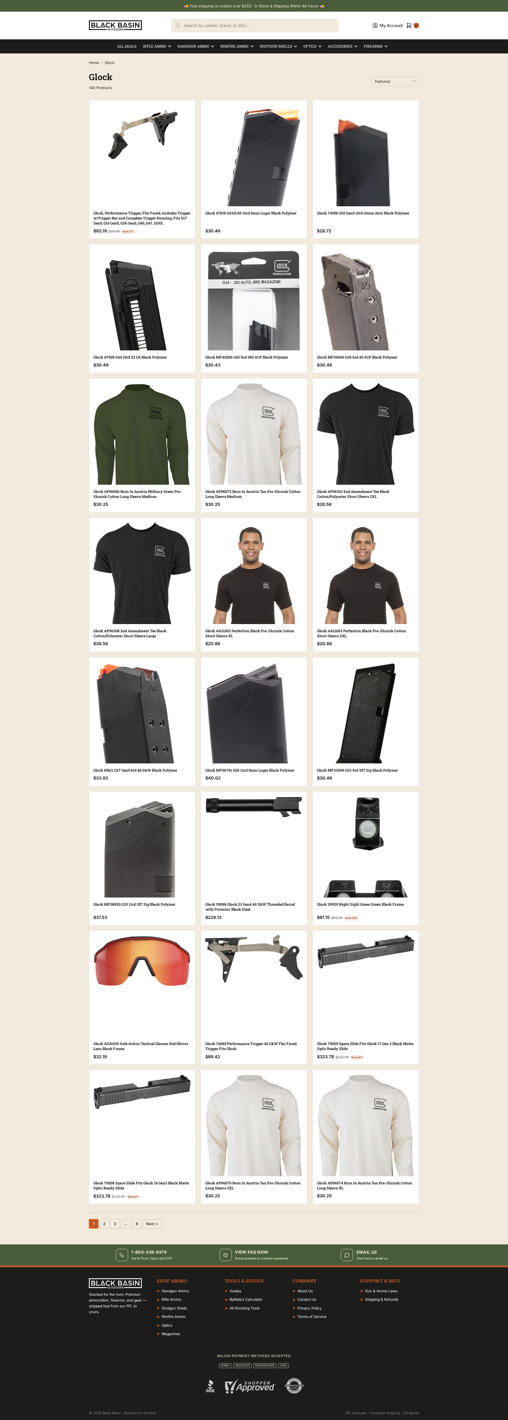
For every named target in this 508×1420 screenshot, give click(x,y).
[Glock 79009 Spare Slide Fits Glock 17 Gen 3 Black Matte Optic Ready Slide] (366, 952)
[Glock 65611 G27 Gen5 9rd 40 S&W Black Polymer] (142, 749)
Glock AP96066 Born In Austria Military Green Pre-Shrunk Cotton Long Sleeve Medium (137, 494)
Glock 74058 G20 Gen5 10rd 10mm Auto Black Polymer (363, 213)
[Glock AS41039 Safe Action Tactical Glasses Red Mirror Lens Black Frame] (142, 961)
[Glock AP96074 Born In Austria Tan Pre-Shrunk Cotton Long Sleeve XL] (366, 1140)
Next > (152, 1223)
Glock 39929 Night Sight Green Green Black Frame (360, 904)
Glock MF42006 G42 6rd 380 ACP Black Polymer (246, 357)
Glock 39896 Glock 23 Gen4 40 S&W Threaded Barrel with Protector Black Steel (250, 907)
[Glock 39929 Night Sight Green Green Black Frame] (366, 858)
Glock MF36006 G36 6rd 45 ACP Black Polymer (357, 357)
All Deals (127, 46)
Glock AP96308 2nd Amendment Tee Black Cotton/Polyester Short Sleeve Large (129, 633)
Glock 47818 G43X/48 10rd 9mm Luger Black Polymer (251, 213)
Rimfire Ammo (234, 46)
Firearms (373, 46)
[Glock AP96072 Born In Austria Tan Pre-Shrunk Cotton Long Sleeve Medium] (254, 449)
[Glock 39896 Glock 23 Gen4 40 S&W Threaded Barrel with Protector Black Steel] (254, 807)
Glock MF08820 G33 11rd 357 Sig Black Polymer (134, 904)
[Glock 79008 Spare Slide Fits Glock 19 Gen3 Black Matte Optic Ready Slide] (142, 1091)
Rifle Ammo (154, 46)
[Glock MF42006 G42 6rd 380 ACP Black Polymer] (254, 344)
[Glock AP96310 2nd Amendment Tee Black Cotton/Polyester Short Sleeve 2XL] (366, 449)
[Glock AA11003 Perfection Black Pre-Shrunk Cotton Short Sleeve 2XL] (366, 592)
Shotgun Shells (276, 46)
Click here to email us (371, 1258)
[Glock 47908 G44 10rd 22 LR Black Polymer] (142, 335)
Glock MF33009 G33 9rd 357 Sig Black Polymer (357, 770)
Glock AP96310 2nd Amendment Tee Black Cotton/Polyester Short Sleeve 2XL (353, 494)
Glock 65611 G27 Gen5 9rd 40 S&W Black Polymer (135, 770)
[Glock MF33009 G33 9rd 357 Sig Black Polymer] (366, 716)
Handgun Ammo (193, 46)
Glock (110, 62)
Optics (309, 46)
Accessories (340, 46)
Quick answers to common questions (261, 1258)
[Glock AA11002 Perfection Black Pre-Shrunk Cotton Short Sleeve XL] (254, 592)
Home (94, 62)
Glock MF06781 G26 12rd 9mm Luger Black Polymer (249, 770)
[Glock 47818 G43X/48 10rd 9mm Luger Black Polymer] (254, 197)
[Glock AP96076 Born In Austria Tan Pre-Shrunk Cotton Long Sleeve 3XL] (254, 1140)
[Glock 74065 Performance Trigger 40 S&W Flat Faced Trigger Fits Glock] (254, 959)
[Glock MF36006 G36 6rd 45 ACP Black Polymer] (366, 347)
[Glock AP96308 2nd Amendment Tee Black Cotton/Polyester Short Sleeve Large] (142, 588)
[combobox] (261, 25)
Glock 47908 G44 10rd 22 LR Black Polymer (130, 357)
